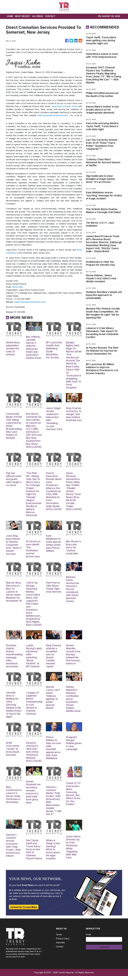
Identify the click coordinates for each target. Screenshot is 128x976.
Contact (59, 946)
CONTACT (50, 16)
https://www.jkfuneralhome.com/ (30, 302)
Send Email (17, 287)
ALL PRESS (37, 16)
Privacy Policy (62, 938)
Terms (59, 934)
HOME (10, 16)
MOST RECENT (22, 16)
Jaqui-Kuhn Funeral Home (64, 106)
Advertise (60, 942)
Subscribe (104, 947)
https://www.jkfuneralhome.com (53, 115)
